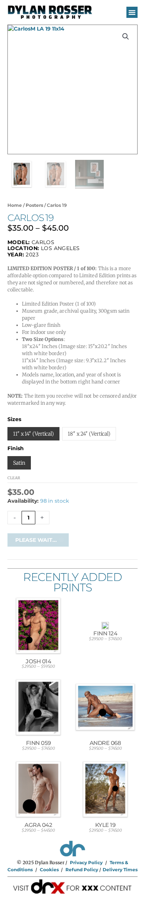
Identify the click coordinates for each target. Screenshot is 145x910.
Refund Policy (81, 869)
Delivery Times (120, 869)
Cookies (49, 869)
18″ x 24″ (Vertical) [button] (89, 433)
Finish (15, 448)
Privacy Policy (86, 862)
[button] (132, 12)
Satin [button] (19, 462)
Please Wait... (36, 540)
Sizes (14, 419)
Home (14, 205)
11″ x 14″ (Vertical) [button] (33, 433)
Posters (34, 205)
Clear (13, 477)
